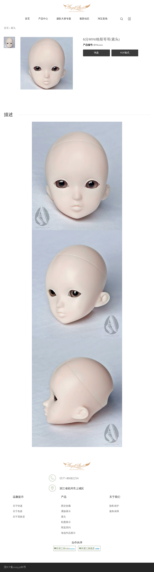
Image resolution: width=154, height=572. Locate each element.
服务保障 (114, 511)
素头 (13, 28)
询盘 (96, 53)
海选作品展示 (68, 533)
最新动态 (84, 19)
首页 (27, 19)
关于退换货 (19, 516)
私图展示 (66, 522)
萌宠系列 (66, 527)
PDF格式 (124, 53)
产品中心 (43, 19)
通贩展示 (66, 511)
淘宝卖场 (102, 19)
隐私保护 (114, 506)
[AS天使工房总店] (89, 551)
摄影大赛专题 (64, 19)
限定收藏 (66, 506)
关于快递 (17, 506)
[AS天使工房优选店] (64, 551)
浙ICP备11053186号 (15, 567)
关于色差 (17, 511)
